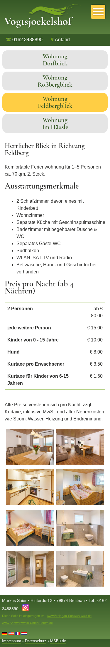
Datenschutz (35, 641)
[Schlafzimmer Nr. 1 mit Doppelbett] (80, 503)
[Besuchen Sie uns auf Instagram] (25, 608)
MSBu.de (58, 641)
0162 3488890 (27, 39)
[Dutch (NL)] (24, 634)
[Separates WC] (80, 585)
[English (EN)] (11, 634)
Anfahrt (62, 39)
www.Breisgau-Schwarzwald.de (69, 616)
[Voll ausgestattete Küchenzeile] (30, 503)
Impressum (11, 641)
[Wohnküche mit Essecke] (30, 463)
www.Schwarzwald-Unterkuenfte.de (27, 623)
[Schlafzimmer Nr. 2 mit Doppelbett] (30, 544)
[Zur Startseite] (41, 30)
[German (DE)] (4, 634)
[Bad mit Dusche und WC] (80, 544)
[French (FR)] (17, 634)
